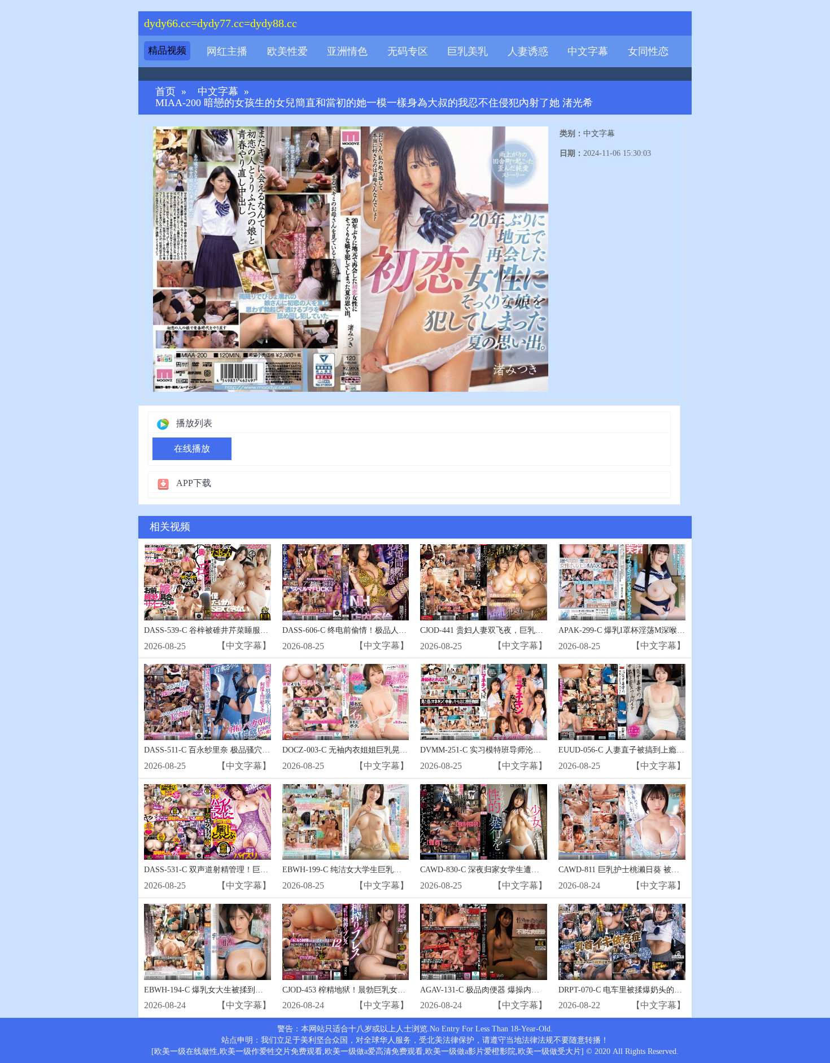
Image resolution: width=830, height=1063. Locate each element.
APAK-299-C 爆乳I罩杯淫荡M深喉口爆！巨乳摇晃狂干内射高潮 (669, 630)
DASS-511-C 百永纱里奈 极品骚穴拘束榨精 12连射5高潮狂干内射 (257, 750)
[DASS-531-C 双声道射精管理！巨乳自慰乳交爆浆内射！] (207, 822)
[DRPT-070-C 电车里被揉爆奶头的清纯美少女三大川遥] (621, 942)
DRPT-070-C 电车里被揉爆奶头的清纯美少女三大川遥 (651, 990)
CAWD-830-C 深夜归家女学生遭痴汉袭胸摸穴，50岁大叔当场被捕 (535, 869)
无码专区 (407, 51)
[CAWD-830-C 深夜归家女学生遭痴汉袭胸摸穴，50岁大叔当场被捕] (483, 822)
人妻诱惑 (528, 51)
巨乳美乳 (467, 51)
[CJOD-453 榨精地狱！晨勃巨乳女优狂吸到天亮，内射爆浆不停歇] (345, 942)
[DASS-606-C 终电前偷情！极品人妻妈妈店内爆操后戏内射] (345, 582)
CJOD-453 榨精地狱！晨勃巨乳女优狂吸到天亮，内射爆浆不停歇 (395, 990)
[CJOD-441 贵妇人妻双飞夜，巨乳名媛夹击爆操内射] (483, 582)
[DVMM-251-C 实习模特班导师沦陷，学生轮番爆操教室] (483, 702)
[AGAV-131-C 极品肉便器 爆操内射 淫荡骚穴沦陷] (483, 942)
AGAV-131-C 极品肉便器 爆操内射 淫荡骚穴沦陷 (504, 990)
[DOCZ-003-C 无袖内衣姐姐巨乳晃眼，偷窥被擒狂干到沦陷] (345, 702)
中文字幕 (587, 51)
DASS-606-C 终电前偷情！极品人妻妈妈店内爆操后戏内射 (384, 630)
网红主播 (227, 51)
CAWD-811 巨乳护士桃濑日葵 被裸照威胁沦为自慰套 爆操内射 (667, 869)
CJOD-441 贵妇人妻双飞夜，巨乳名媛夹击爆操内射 (509, 630)
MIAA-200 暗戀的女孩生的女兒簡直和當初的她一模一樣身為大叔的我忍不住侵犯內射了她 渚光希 (374, 103)
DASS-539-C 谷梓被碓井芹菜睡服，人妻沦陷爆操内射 (237, 630)
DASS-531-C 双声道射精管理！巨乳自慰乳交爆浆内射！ (241, 869)
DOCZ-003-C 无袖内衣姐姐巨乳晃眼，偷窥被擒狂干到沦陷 (384, 750)
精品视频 (167, 50)
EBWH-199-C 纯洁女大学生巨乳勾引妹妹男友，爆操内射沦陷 (389, 869)
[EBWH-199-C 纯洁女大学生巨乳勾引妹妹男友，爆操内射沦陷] (345, 822)
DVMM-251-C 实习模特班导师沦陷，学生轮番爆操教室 (516, 750)
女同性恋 (648, 51)
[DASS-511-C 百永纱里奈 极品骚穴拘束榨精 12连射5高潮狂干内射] (207, 702)
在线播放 (192, 448)
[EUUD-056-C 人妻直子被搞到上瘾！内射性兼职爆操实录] (621, 702)
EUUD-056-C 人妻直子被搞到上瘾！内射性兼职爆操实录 (656, 750)
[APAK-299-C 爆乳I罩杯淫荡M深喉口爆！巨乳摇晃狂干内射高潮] (621, 582)
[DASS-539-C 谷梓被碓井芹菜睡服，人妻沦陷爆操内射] (207, 582)
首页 (165, 91)
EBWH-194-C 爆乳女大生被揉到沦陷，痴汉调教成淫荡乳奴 (247, 990)
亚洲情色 (347, 51)
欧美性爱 (287, 51)
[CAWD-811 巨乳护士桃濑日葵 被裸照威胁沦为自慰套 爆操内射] (621, 822)
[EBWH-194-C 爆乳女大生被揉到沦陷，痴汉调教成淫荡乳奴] (207, 942)
